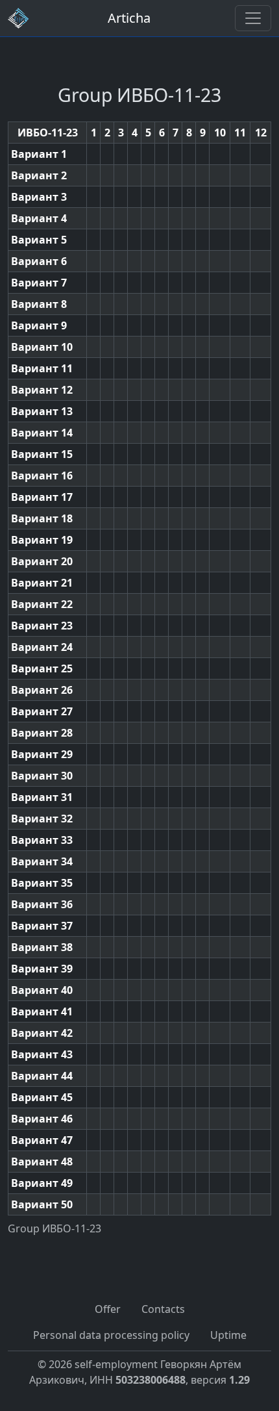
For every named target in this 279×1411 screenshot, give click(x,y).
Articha (129, 18)
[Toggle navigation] (253, 18)
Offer (108, 1309)
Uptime (228, 1335)
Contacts (163, 1309)
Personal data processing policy (111, 1335)
